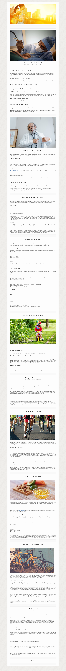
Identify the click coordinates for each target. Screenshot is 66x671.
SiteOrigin (34, 668)
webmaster (32, 199)
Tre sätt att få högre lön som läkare (33, 150)
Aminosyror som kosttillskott (33, 476)
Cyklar (40, 317)
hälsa (41, 64)
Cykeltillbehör (40, 240)
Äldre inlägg (33, 660)
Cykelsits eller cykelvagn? (33, 239)
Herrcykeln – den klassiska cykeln (33, 544)
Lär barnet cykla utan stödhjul (33, 315)
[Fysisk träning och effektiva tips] (33, 23)
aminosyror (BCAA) (22, 510)
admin (31, 240)
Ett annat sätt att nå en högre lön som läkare (16, 170)
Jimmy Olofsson (32, 64)
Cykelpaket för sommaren (33, 378)
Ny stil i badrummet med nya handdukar (33, 197)
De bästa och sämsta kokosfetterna (33, 609)
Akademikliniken (17, 88)
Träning (40, 379)
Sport (39, 545)
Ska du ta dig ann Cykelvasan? (33, 411)
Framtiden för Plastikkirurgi (33, 63)
